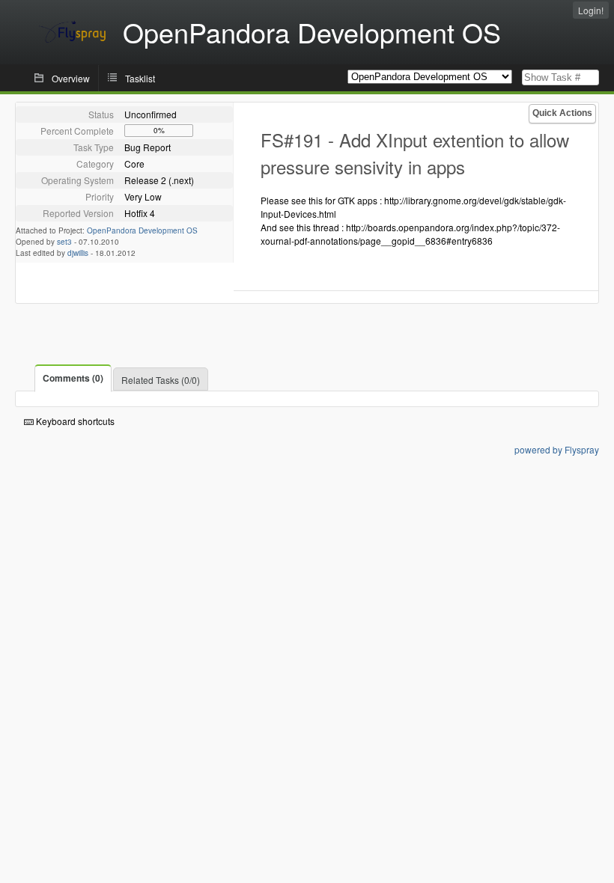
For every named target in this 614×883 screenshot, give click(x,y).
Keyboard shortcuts (74, 421)
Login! (591, 10)
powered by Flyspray (556, 449)
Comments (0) (73, 378)
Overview (71, 78)
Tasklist (140, 78)
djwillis (77, 253)
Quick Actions (562, 113)
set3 (64, 241)
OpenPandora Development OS (142, 230)
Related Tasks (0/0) (160, 379)
